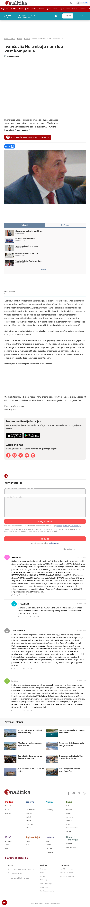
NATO (7, 810)
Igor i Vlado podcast (66, 869)
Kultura (74, 9)
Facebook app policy (47, 891)
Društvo (21, 9)
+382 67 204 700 (16, 874)
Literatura (49, 852)
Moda (7, 849)
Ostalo (68, 832)
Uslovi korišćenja (46, 884)
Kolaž (55, 9)
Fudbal (68, 806)
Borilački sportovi (72, 828)
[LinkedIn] (33, 455)
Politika (13, 9)
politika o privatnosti (62, 526)
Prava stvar (29, 824)
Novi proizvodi (71, 847)
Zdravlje (28, 821)
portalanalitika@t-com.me (20, 878)
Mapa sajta (44, 887)
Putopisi (28, 828)
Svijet (27, 845)
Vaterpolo (69, 817)
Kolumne (83, 9)
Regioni (28, 817)
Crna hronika (31, 9)
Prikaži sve (45, 270)
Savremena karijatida (16, 858)
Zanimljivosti (9, 841)
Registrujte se (53, 543)
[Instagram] (14, 455)
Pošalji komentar (45, 521)
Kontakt (42, 876)
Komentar (8, 806)
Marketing (49, 810)
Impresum (43, 869)
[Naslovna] (4, 902)
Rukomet (69, 813)
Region (28, 841)
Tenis (68, 824)
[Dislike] (17, 595)
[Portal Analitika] (17, 792)
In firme (69, 844)
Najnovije (4, 9)
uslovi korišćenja (75, 526)
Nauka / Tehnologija (72, 838)
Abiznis (41, 9)
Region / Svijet (64, 9)
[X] (20, 455)
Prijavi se (45, 538)
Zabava (7, 845)
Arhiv (42, 873)
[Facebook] (8, 455)
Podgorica (29, 813)
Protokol (8, 813)
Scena (48, 841)
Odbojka (69, 821)
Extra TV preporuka (66, 873)
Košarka (69, 810)
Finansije (49, 806)
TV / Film (49, 849)
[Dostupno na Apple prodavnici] (14, 435)
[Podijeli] (56, 16)
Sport (48, 9)
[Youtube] (27, 455)
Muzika (48, 845)
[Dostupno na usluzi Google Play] (31, 435)
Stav (27, 806)
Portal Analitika (9, 39)
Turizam (27, 39)
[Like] (12, 595)
